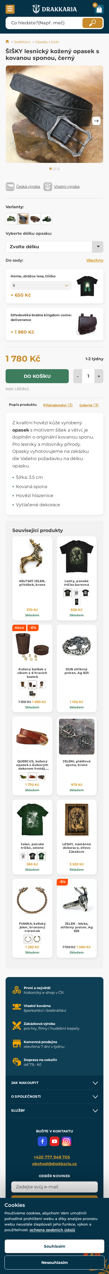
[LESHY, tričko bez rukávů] (76, 602)
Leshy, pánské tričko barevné (76, 583)
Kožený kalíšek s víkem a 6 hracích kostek (32, 672)
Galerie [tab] (89, 405)
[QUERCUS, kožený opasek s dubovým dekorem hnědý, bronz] (32, 776)
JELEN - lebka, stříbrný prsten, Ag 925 (77, 927)
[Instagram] (66, 1141)
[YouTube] (54, 1141)
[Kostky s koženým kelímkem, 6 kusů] (41, 685)
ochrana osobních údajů (52, 1230)
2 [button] (54, 169)
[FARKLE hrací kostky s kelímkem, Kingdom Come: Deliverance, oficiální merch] (32, 694)
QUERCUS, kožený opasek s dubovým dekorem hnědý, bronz (32, 766)
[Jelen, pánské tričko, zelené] (41, 856)
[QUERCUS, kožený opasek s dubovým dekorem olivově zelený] (23, 776)
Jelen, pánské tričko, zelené (32, 846)
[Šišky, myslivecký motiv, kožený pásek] (46, 218)
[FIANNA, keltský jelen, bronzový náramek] (28, 939)
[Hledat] (92, 23)
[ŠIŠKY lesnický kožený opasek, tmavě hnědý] (35, 218)
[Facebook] (42, 1141)
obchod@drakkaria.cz (54, 1163)
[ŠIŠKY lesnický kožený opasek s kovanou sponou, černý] (23, 218)
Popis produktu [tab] (23, 404)
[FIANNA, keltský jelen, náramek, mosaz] (37, 939)
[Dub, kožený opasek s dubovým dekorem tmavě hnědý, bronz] (41, 776)
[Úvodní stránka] (8, 42)
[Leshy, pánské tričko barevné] (67, 593)
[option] (54, 115)
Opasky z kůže (47, 42)
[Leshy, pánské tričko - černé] (85, 593)
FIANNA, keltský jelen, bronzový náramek (32, 927)
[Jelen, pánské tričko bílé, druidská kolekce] (23, 856)
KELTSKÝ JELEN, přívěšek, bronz (32, 583)
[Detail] (87, 286)
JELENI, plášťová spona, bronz (77, 763)
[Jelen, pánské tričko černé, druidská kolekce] (32, 856)
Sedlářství (22, 42)
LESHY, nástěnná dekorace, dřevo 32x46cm (76, 847)
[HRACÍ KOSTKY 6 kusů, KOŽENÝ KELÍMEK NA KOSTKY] (23, 685)
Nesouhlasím (54, 1262)
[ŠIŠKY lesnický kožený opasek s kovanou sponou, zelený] (11, 218)
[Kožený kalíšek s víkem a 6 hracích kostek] (32, 685)
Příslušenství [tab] (58, 405)
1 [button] (50, 169)
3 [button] (58, 169)
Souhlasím (54, 1246)
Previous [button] (12, 121)
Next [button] (96, 121)
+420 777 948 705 (52, 1157)
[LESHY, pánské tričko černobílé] (76, 593)
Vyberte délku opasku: (29, 233)
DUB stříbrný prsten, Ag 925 (77, 671)
